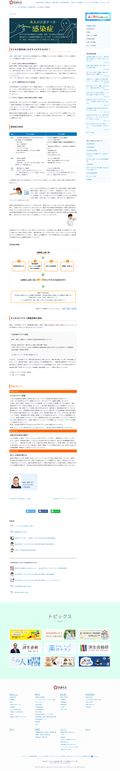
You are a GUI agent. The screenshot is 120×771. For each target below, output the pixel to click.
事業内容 (48, 2)
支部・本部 (64, 709)
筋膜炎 (90, 179)
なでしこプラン (39, 702)
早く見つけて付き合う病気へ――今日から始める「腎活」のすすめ (98, 94)
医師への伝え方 (90, 704)
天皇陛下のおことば (15, 704)
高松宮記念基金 (39, 709)
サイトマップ (24, 756)
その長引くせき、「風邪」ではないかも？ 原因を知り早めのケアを (98, 87)
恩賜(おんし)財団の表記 (16, 712)
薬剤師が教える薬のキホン (68, 732)
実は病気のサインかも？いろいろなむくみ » (65, 498)
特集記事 (88, 707)
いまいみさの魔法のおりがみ (68, 739)
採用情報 (79, 2)
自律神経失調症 (92, 150)
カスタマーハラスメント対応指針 (57, 756)
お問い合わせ (70, 756)
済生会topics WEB (66, 749)
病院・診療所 (64, 697)
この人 (62, 734)
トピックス (87, 2)
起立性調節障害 (92, 173)
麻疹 (15, 56)
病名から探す (89, 702)
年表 (11, 714)
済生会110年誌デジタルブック (18, 717)
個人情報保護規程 (33, 756)
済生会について (13, 694)
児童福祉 (63, 699)
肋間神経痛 (91, 144)
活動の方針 (13, 697)
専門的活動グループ (40, 719)
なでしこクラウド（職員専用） (81, 756)
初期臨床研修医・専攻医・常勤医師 (45, 732)
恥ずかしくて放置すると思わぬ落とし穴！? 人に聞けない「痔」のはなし (98, 80)
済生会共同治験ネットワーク (43, 714)
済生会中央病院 (27, 485)
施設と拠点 (55, 2)
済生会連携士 (39, 704)
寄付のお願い (95, 2)
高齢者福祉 (64, 702)
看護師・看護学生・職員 (42, 734)
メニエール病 (92, 176)
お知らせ (11, 729)
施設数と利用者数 (40, 697)
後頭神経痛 (91, 147)
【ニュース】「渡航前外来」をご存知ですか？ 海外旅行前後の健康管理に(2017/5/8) (43, 427)
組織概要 (12, 699)
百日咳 (25, 56)
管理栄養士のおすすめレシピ (68, 744)
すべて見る (91, 132)
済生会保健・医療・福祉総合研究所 (45, 717)
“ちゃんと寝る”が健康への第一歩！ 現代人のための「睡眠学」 (98, 74)
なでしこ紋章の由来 (15, 709)
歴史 (11, 702)
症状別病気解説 (64, 2)
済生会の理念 (40, 2)
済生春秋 (63, 737)
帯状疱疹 (90, 164)
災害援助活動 (39, 707)
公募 (36, 724)
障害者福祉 (64, 704)
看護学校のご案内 (40, 737)
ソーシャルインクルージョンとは (44, 699)
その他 (62, 707)
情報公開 (37, 721)
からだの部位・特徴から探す (93, 699)
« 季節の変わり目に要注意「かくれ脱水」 (20, 498)
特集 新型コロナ (65, 742)
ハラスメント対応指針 (43, 756)
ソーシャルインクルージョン (68, 747)
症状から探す (92, 26)
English (103, 2)
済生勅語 (12, 707)
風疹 (20, 56)
